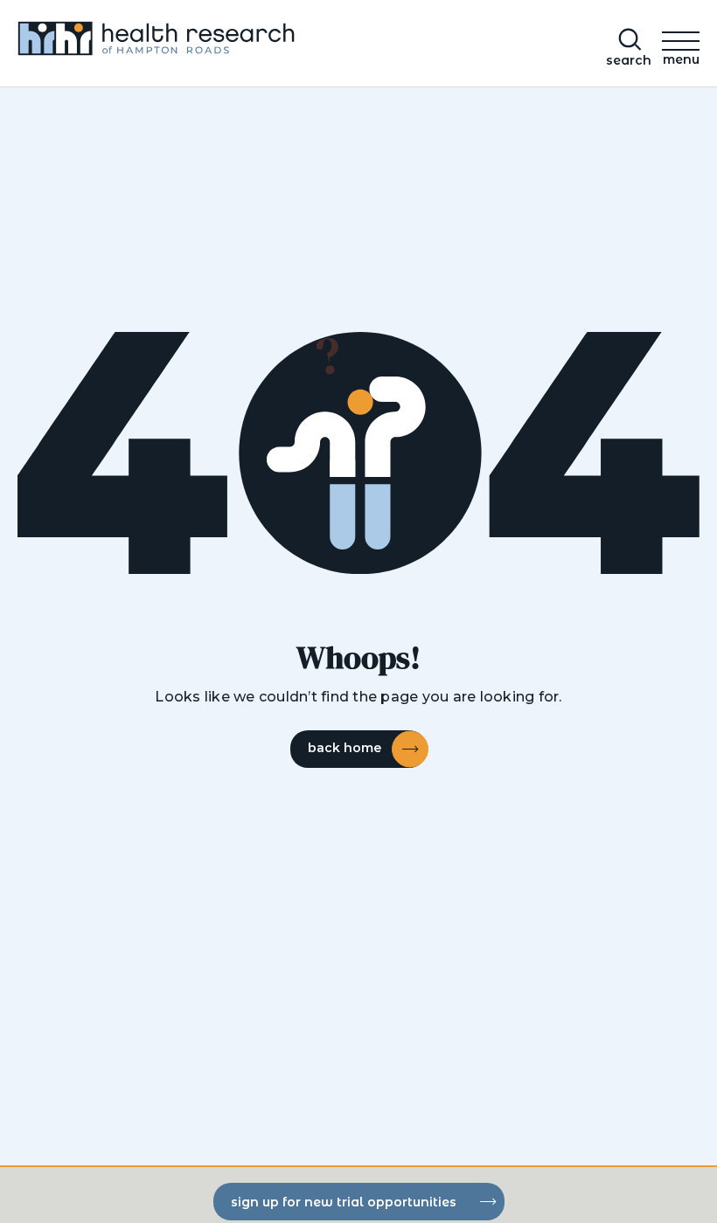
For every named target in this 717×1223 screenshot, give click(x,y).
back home (344, 748)
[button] (681, 44)
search (628, 60)
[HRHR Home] (180, 43)
